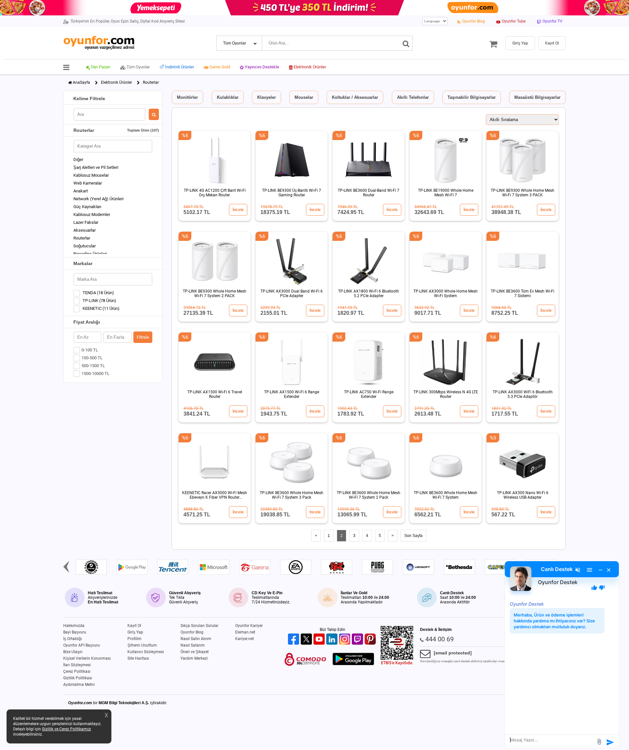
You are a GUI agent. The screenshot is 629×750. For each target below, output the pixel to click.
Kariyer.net (244, 638)
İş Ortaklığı (72, 638)
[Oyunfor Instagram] (345, 640)
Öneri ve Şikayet (195, 652)
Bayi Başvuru (74, 632)
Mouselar (304, 97)
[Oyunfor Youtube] (320, 640)
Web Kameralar (87, 183)
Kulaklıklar (227, 97)
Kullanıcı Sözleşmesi (145, 652)
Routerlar (81, 238)
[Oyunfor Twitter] (307, 640)
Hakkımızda (74, 625)
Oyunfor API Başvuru (81, 645)
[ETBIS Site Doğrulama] (397, 664)
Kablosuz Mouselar (91, 175)
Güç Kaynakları (87, 206)
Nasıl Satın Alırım (196, 638)
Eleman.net (245, 632)
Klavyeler (266, 97)
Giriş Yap (135, 632)
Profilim (134, 638)
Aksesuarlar (84, 230)
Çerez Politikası (76, 671)
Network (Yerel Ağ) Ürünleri (98, 198)
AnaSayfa (81, 82)
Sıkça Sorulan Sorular (200, 625)
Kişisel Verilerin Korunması (87, 658)
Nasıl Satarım (193, 645)
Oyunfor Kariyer (249, 625)
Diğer (78, 159)
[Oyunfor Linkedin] (332, 640)
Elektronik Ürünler (116, 82)
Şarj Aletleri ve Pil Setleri (95, 167)
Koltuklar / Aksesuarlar (355, 97)
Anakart (80, 190)
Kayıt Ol (134, 625)
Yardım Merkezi (194, 658)
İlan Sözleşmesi (77, 665)
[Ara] (406, 43)
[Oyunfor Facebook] (294, 640)
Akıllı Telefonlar (413, 97)
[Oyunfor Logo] (98, 43)
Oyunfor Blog (192, 632)
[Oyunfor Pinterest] (371, 640)
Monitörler (187, 97)
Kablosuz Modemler (91, 214)
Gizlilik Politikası (77, 678)
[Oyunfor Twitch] (358, 640)
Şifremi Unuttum (142, 645)
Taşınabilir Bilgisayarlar (472, 97)
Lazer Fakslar (85, 222)
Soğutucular (84, 245)
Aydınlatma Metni (79, 684)
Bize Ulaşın (73, 652)
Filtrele (143, 337)
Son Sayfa (413, 535)
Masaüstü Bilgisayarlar (537, 97)
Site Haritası (138, 658)
